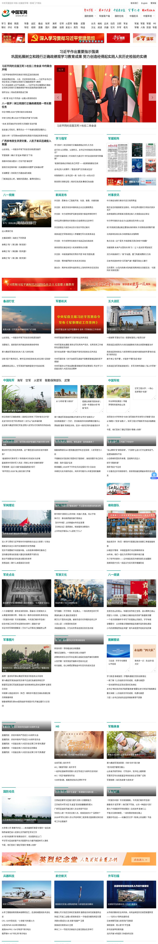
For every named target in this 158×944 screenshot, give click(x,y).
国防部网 (89, 15)
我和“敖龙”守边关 (114, 494)
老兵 (125, 27)
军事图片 (8, 667)
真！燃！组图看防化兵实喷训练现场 (70, 695)
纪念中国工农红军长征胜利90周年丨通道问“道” (21, 651)
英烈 (76, 27)
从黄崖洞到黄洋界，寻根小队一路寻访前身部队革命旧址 (25, 643)
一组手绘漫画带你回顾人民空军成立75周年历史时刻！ (76, 809)
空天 (112, 27)
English (144, 3)
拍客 (62, 27)
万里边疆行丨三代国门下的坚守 (121, 329)
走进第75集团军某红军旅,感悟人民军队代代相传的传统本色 (26, 425)
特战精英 (8, 441)
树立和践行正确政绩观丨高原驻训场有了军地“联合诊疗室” (25, 416)
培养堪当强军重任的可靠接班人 (16, 561)
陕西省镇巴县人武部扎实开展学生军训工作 (19, 870)
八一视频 (8, 195)
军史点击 (8, 602)
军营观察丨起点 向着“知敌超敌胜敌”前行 (18, 494)
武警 (83, 23)
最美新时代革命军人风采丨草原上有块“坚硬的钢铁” (23, 490)
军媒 (148, 23)
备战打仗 (8, 301)
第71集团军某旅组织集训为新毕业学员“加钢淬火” (74, 417)
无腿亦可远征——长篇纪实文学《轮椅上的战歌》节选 (129, 883)
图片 (47, 27)
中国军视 (147, 15)
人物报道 (113, 830)
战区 (33, 23)
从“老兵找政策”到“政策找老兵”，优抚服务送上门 (21, 874)
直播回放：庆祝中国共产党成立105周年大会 (20, 801)
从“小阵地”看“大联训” (64, 401)
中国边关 (113, 441)
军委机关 (61, 301)
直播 (40, 27)
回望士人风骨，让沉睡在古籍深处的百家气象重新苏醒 (129, 643)
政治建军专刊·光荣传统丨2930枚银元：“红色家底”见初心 (26, 630)
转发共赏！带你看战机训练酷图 (67, 704)
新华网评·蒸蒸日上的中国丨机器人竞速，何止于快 (75, 569)
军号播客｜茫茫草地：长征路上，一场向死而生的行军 (76, 638)
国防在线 (119, 15)
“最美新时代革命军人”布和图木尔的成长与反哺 (21, 486)
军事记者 (135, 10)
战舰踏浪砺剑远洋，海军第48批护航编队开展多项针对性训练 (26, 471)
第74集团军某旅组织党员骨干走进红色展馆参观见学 (23, 708)
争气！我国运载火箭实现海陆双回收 (17, 223)
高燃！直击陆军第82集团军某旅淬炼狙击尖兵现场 (22, 704)
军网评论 (61, 533)
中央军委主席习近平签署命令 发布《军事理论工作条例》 (78, 329)
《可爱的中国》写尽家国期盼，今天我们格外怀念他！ (24, 647)
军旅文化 (61, 602)
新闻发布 (61, 195)
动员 (112, 23)
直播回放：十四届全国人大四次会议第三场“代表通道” (24, 818)
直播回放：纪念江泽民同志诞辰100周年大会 (21, 792)
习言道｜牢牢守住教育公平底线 (117, 690)
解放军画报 (105, 10)
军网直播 (8, 765)
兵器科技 (8, 918)
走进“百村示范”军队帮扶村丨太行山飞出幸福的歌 (22, 421)
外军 (119, 27)
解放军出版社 (149, 10)
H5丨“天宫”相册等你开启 (64, 813)
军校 (26, 27)
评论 (10, 27)
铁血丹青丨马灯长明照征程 (66, 630)
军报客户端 (104, 15)
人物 (142, 27)
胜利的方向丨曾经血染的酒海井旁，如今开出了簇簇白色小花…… (26, 697)
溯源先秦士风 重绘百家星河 (65, 643)
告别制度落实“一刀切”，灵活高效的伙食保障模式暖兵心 (77, 421)
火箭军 (69, 23)
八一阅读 (113, 602)
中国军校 (113, 380)
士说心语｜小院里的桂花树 (65, 651)
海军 (54, 23)
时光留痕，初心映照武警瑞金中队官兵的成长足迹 (74, 720)
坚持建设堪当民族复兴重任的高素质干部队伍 (20, 582)
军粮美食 (113, 765)
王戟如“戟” (112, 857)
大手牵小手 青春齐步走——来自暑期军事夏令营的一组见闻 (26, 866)
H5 (154, 23)
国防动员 (8, 830)
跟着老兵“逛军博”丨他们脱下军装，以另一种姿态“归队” (129, 870)
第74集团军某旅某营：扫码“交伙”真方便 (123, 801)
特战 (83, 27)
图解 (54, 27)
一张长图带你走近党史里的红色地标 (121, 712)
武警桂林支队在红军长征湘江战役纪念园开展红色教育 (76, 712)
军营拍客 (61, 667)
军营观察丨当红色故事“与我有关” (120, 818)
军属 (136, 23)
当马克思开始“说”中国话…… (119, 630)
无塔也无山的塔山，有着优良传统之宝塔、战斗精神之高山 (131, 638)
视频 (33, 27)
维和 (100, 23)
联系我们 (134, 3)
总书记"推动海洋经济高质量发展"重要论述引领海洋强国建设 (131, 716)
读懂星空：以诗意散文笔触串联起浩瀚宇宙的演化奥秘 (129, 651)
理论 (3, 27)
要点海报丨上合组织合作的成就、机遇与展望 (125, 720)
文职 (119, 23)
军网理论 (8, 533)
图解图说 (113, 667)
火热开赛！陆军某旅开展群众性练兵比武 (71, 716)
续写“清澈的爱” (113, 490)
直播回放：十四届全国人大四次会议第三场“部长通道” (24, 809)
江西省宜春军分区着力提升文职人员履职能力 (72, 866)
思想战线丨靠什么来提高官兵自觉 (16, 590)
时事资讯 (113, 195)
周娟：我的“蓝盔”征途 (63, 490)
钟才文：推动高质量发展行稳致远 (68, 573)
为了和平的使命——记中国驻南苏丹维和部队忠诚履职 (129, 586)
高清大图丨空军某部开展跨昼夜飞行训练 (19, 329)
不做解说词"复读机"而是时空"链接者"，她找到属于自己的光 (78, 486)
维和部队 (113, 533)
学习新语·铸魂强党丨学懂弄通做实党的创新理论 (126, 704)
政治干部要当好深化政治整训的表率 (16, 586)
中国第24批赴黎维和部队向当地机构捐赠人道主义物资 (130, 561)
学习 (3, 23)
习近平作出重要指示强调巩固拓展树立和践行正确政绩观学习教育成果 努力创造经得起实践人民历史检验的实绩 (79, 54)
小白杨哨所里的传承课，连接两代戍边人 (123, 486)
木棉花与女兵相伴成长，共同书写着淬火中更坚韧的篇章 (77, 499)
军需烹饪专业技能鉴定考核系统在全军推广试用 (126, 813)
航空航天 (61, 918)
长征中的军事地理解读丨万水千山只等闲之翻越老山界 (24, 655)
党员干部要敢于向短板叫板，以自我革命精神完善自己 (24, 578)
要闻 (10, 23)
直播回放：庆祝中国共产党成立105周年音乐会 (21, 805)
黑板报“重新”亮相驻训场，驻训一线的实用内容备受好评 (77, 425)
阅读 (100, 27)
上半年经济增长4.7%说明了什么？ (68, 586)
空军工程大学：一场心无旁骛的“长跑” (144, 403)
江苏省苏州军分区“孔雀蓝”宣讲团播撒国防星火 (73, 870)
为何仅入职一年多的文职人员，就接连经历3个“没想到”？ (77, 878)
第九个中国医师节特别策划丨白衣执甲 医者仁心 (126, 874)
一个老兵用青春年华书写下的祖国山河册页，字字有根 (129, 647)
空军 (62, 23)
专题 (154, 27)
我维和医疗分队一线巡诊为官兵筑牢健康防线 (125, 590)
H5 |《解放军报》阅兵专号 (65, 805)
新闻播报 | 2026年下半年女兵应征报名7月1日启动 (75, 494)
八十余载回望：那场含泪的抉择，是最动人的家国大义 (24, 638)
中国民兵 (133, 15)
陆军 (47, 23)
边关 (106, 23)
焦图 (16, 23)
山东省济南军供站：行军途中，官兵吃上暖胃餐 (126, 809)
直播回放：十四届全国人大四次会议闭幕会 (19, 813)
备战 (40, 23)
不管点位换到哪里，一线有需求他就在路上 (124, 878)
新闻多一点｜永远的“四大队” (144, 690)
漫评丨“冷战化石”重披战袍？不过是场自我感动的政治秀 (78, 561)
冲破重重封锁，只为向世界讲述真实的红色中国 (73, 655)
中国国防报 (120, 10)
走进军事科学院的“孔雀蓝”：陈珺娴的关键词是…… (76, 857)
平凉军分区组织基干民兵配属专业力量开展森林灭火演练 (25, 878)
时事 (16, 27)
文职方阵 (61, 830)
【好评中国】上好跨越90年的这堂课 (69, 578)
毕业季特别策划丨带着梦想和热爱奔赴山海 (117, 403)
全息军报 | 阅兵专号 (62, 801)
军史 (125, 23)
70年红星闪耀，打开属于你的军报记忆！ (72, 792)
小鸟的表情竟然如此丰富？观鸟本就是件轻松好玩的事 (129, 655)
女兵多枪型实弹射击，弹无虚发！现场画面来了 (74, 469)
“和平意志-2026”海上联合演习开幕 (16, 499)
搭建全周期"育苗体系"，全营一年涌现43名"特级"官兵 (92, 404)
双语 (148, 27)
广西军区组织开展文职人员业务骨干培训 (71, 874)
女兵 (93, 23)
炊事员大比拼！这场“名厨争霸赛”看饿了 (124, 792)
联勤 (76, 23)
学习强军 (61, 138)
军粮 (136, 27)
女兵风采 (61, 441)
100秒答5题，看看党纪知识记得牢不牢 (70, 818)
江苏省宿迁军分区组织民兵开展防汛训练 (19, 857)
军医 (142, 23)
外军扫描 (113, 918)
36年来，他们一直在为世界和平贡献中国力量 (125, 582)
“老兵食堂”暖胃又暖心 (116, 805)
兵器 (106, 27)
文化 (93, 27)
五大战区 (113, 301)
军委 (26, 23)
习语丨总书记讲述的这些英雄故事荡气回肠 (124, 725)
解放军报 (91, 10)
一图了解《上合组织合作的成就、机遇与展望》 (126, 708)
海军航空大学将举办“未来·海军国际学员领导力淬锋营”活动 (131, 417)
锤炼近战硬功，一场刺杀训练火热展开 (70, 708)
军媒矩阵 (113, 138)
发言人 (69, 27)
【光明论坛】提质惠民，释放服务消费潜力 (71, 582)
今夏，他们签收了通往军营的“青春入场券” (124, 429)
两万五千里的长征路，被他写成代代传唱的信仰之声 (75, 647)
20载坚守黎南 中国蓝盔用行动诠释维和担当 (125, 578)
